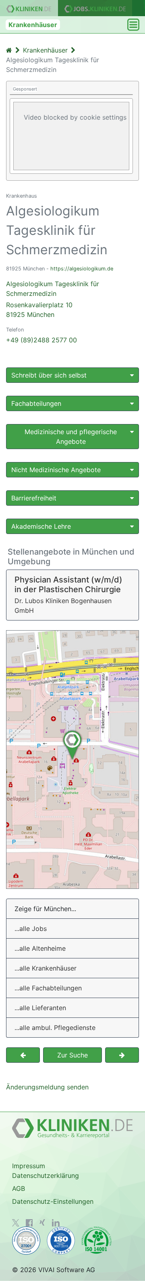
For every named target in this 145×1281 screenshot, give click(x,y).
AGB (18, 1188)
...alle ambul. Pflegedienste (54, 1028)
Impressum (28, 1166)
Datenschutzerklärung (45, 1175)
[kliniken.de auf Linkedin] (56, 1222)
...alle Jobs (30, 928)
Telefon (15, 330)
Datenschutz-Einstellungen (52, 1201)
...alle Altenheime (40, 948)
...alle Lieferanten (40, 1008)
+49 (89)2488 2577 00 (41, 340)
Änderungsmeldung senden (47, 1087)
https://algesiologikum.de (81, 269)
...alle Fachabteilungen (48, 988)
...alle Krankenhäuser (45, 968)
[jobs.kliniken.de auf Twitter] (15, 1222)
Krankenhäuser (32, 25)
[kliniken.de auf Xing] (42, 1222)
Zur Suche (72, 1055)
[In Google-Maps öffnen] (72, 759)
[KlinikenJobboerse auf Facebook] (29, 1222)
